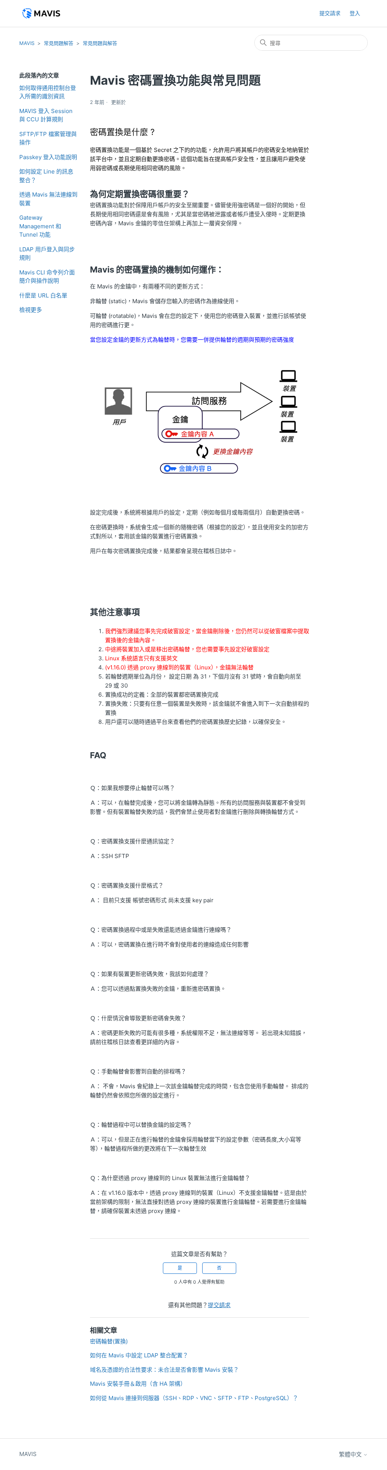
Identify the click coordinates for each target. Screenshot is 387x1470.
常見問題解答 (58, 43)
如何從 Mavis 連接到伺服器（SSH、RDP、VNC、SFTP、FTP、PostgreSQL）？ (194, 1398)
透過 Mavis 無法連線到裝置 (48, 199)
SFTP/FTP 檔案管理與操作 (48, 138)
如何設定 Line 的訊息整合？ (46, 176)
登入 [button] (355, 13)
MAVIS (26, 43)
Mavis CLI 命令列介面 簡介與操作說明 (47, 277)
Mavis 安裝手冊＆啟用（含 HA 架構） (138, 1383)
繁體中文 (351, 1454)
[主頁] (40, 13)
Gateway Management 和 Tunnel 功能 (40, 226)
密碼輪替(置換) (109, 1341)
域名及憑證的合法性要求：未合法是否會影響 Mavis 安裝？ (164, 1369)
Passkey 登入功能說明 (48, 157)
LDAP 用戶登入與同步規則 (47, 254)
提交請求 (330, 13)
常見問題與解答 (100, 43)
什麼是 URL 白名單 (43, 295)
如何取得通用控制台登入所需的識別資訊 (47, 92)
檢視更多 (30, 309)
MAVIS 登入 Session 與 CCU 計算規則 (46, 115)
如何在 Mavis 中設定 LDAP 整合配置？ (139, 1355)
